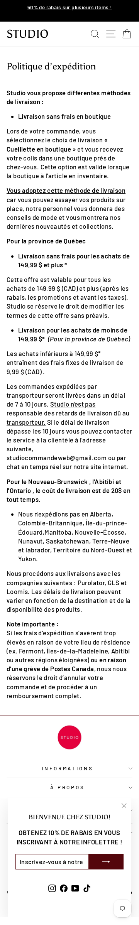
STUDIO (28, 34)
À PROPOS (67, 787)
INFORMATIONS (68, 768)
